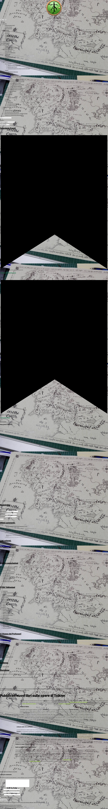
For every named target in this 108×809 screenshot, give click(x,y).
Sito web (2, 794)
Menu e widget (3, 19)
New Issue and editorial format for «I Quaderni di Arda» (16, 113)
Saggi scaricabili (8, 51)
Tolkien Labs (7, 54)
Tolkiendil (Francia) (6, 579)
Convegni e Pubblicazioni (10, 52)
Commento (2, 786)
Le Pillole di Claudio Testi (10, 57)
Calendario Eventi (6, 107)
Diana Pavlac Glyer (6, 642)
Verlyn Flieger (5, 655)
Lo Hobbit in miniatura (12, 105)
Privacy (1, 808)
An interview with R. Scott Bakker (12, 111)
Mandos (4, 605)
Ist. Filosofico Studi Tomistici (8, 568)
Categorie (2, 120)
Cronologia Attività (9, 39)
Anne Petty (4, 637)
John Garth (4, 650)
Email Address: (3, 511)
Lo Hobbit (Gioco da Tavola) (13, 103)
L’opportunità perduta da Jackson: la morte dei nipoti (19, 68)
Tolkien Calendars (8, 94)
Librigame (7, 99)
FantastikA (7, 31)
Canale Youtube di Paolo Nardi (8, 595)
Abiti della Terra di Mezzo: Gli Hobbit (15, 87)
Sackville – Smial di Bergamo (8, 573)
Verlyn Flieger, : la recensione (21, 530)
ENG (3, 108)
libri (16, 771)
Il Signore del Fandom (12, 91)
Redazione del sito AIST (10, 25)
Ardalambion (5, 591)
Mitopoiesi (7, 33)
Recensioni (7, 55)
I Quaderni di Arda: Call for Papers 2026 (13, 110)
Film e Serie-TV (8, 63)
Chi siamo (4, 23)
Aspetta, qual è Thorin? (12, 67)
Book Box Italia (8, 530)
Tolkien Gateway (5, 618)
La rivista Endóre (6, 603)
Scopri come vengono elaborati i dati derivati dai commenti (32, 802)
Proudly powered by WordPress (9, 808)
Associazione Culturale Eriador (8, 567)
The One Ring (10, 102)
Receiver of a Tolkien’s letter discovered (13, 115)
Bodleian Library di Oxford (7, 592)
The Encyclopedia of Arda (7, 613)
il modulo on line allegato (34, 761)
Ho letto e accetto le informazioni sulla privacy (11, 508)
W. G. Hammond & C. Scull (7, 656)
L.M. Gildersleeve (5, 652)
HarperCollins (5, 600)
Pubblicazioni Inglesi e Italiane (11, 47)
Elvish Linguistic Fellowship (8, 599)
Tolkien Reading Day (9, 36)
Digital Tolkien (5, 597)
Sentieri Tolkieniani (6, 575)
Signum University (6, 610)
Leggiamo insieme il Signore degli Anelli (78, 702)
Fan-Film (9, 75)
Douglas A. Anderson (6, 645)
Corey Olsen (4, 639)
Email (1, 792)
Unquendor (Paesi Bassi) (7, 581)
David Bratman (5, 640)
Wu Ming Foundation (6, 628)
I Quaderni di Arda (6, 43)
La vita (6, 46)
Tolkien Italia (5, 620)
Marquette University (6, 608)
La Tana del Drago (6, 41)
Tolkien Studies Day (9, 35)
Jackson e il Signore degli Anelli (14, 65)
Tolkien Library (5, 621)
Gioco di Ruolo (8, 100)
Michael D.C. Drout (6, 653)
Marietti (4, 607)
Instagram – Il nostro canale (8, 555)
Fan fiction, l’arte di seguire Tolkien (17, 79)
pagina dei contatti (104, 688)
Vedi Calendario (3, 421)
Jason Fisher (5, 647)
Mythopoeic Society (6, 570)
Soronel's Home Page (6, 612)
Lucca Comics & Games (10, 38)
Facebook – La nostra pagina (8, 554)
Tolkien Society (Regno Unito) (8, 578)
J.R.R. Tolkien (5, 44)
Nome (1, 789)
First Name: (2, 513)
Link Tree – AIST (5, 557)
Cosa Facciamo (5, 30)
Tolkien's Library (5, 626)
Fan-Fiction (10, 78)
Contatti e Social (8, 27)
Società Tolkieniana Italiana (8, 576)
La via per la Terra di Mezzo (64, 703)
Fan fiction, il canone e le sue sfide (17, 81)
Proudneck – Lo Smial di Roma (8, 571)
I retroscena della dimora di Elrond (17, 84)
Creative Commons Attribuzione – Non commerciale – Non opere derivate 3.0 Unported (42, 688)
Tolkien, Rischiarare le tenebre (29, 703)
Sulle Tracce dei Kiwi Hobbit (15, 76)
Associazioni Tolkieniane (13, 71)
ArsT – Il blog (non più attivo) (8, 550)
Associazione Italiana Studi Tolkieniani (100, 16)
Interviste (7, 59)
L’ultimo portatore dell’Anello (16, 86)
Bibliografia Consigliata (7, 49)
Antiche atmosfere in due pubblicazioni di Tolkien (19, 526)
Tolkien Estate (5, 616)
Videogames (7, 95)
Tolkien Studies (5, 624)
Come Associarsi (8, 28)
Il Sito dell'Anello (5, 602)
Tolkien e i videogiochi (12, 97)
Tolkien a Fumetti (8, 92)
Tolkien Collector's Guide (7, 615)
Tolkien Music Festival (7, 623)
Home (3, 22)
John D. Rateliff (5, 648)
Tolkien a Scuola (8, 60)
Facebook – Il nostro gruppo (8, 552)
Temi (3, 62)
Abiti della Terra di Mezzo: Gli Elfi (14, 89)
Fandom (6, 70)
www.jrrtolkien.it (3, 674)
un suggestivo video (67, 759)
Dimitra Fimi (5, 644)
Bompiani (4, 594)
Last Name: (2, 516)
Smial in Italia (10, 73)
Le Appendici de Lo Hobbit (15, 83)
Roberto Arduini (12, 771)
